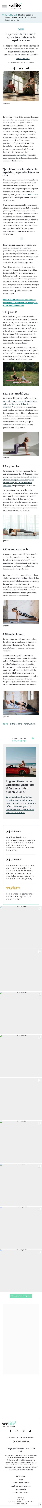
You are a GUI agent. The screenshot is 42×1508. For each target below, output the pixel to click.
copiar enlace (27, 68)
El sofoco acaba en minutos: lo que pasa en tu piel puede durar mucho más (20, 17)
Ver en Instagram (22, 1296)
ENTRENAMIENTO (16, 724)
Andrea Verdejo (23, 59)
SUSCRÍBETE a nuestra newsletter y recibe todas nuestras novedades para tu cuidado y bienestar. (20, 303)
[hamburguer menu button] (4, 7)
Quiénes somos (21, 1441)
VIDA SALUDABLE (29, 724)
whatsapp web (21, 68)
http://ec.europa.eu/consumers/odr (21, 1469)
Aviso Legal (21, 1476)
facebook (14, 67)
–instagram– (16, 1430)
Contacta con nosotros (21, 1438)
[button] (21, 927)
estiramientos (20, 155)
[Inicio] (15, 9)
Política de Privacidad (21, 1486)
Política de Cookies (21, 1492)
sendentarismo (31, 194)
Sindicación (21, 1489)
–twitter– (23, 1430)
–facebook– (10, 1430)
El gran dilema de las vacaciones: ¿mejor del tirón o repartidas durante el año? (20, 786)
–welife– (30, 1430)
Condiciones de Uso (21, 1483)
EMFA (21, 1479)
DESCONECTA (19, 738)
